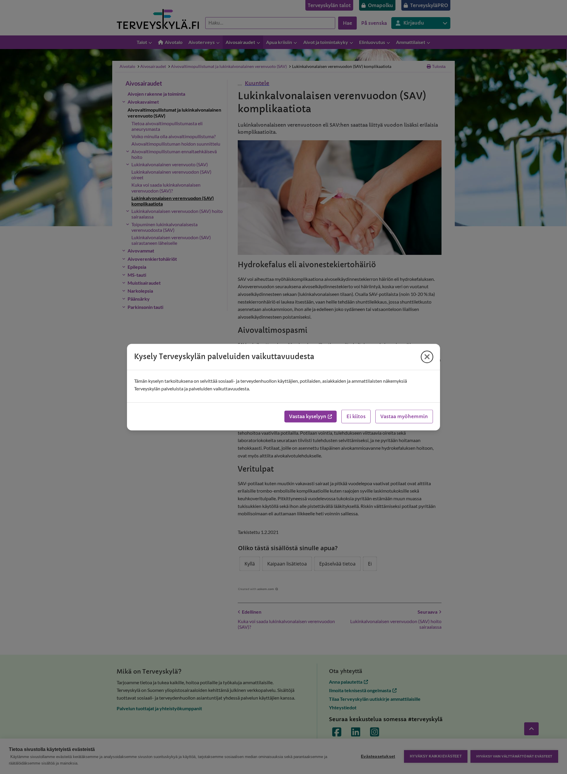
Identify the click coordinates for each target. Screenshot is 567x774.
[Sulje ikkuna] (427, 357)
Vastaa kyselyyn (307, 416)
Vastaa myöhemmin (404, 416)
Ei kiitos (356, 416)
